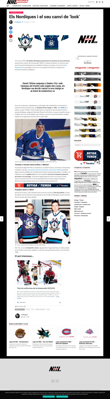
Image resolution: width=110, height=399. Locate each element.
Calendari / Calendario (57, 6)
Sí (77, 58)
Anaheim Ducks (80, 171)
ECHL (78, 176)
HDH (79, 181)
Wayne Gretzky (91, 192)
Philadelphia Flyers (91, 186)
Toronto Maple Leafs (86, 190)
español (78, 178)
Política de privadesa (62, 396)
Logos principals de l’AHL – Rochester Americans (87, 342)
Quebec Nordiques (40, 309)
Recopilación (77, 189)
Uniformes (93, 190)
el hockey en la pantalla (93, 176)
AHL (75, 171)
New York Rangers (88, 185)
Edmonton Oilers (83, 176)
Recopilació (93, 188)
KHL (92, 181)
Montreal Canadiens (87, 182)
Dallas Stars (92, 175)
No (78, 59)
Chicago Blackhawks (91, 174)
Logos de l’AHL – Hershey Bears (18, 342)
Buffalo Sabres (77, 174)
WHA (63, 108)
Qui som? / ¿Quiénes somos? (82, 213)
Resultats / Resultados (40, 6)
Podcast (81, 188)
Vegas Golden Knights (83, 192)
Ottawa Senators (83, 186)
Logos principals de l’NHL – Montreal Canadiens (64, 342)
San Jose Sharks (84, 189)
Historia (82, 181)
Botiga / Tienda (85, 6)
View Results (87, 63)
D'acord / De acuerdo (48, 396)
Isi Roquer (18, 22)
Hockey (87, 180)
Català (27, 309)
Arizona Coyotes (88, 171)
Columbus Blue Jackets (83, 175)
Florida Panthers (86, 179)
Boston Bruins (95, 171)
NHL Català (77, 209)
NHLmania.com (78, 211)
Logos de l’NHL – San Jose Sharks (42, 342)
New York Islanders (78, 185)
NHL (32, 309)
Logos (94, 181)
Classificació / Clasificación (21, 6)
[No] (108, 395)
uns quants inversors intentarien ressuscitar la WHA (44, 170)
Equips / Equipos (72, 6)
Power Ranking (87, 188)
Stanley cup (91, 189)
